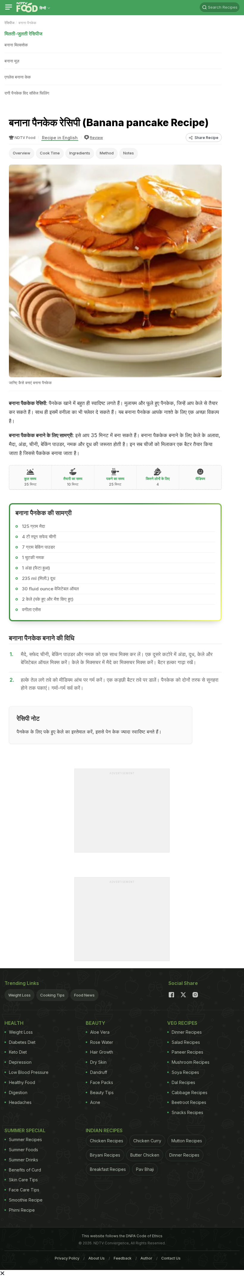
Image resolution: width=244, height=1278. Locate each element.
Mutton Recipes (186, 1140)
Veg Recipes (182, 1023)
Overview (21, 153)
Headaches (20, 1102)
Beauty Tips (102, 1092)
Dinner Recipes (187, 1032)
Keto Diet (18, 1052)
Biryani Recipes (105, 1154)
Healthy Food (22, 1082)
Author (146, 1258)
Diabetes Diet (22, 1042)
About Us (96, 1258)
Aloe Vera (100, 1032)
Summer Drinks (23, 1159)
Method (107, 153)
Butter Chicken (144, 1154)
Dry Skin (98, 1062)
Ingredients (79, 153)
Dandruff (98, 1072)
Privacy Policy (67, 1258)
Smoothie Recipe (26, 1199)
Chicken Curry (147, 1140)
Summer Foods (23, 1149)
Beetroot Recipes (189, 1102)
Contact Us (171, 1258)
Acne (95, 1102)
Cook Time (50, 153)
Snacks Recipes (187, 1112)
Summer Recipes (25, 1139)
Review (96, 137)
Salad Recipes (186, 1042)
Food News (84, 995)
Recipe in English (60, 137)
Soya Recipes (185, 1072)
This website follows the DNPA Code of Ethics (122, 1236)
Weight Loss (19, 995)
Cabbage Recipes (189, 1092)
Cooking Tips (52, 995)
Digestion (18, 1092)
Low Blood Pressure (29, 1072)
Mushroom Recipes (190, 1062)
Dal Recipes (183, 1082)
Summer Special (25, 1130)
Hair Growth (101, 1052)
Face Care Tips (24, 1189)
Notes (128, 153)
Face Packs (101, 1082)
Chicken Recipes (106, 1140)
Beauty (95, 1023)
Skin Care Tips (23, 1179)
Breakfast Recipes (108, 1169)
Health (14, 1023)
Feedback (123, 1258)
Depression (20, 1062)
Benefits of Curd (25, 1169)
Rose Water (101, 1042)
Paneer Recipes (187, 1052)
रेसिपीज (9, 23)
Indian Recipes (104, 1130)
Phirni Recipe (22, 1210)
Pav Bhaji (145, 1169)
